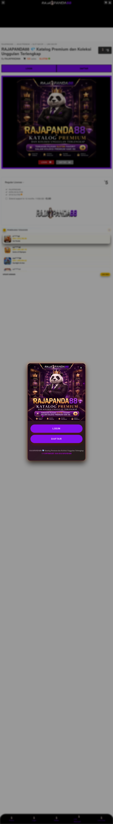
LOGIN (56, 428)
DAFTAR (56, 439)
